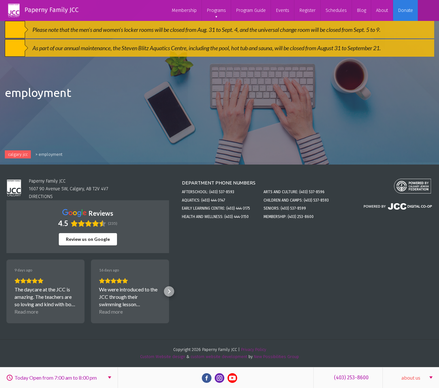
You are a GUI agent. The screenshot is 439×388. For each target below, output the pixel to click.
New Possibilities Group (276, 356)
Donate (405, 10)
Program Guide (251, 10)
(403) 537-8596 (312, 192)
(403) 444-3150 (236, 216)
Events (282, 10)
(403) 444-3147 (213, 200)
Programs (216, 10)
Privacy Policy (253, 349)
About (382, 10)
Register (307, 10)
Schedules (336, 10)
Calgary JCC (18, 154)
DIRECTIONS (41, 196)
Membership (184, 10)
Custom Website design (162, 356)
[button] (6, 291)
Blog (361, 10)
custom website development (219, 356)
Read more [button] (26, 311)
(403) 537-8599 (293, 208)
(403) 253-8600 (351, 377)
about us (410, 377)
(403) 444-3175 (238, 208)
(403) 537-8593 (221, 192)
